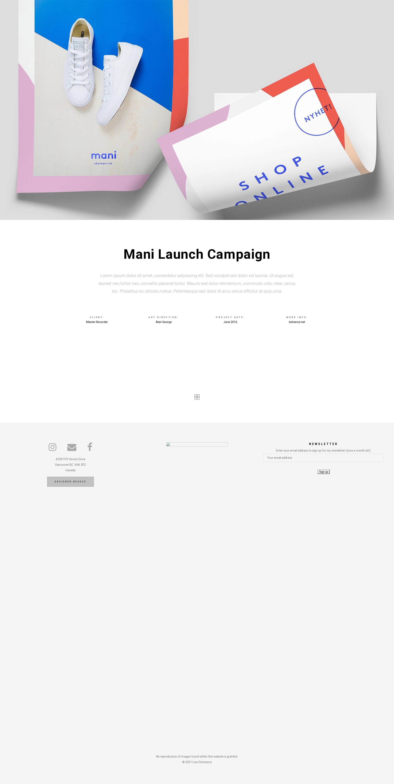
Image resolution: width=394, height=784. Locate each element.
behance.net (297, 322)
